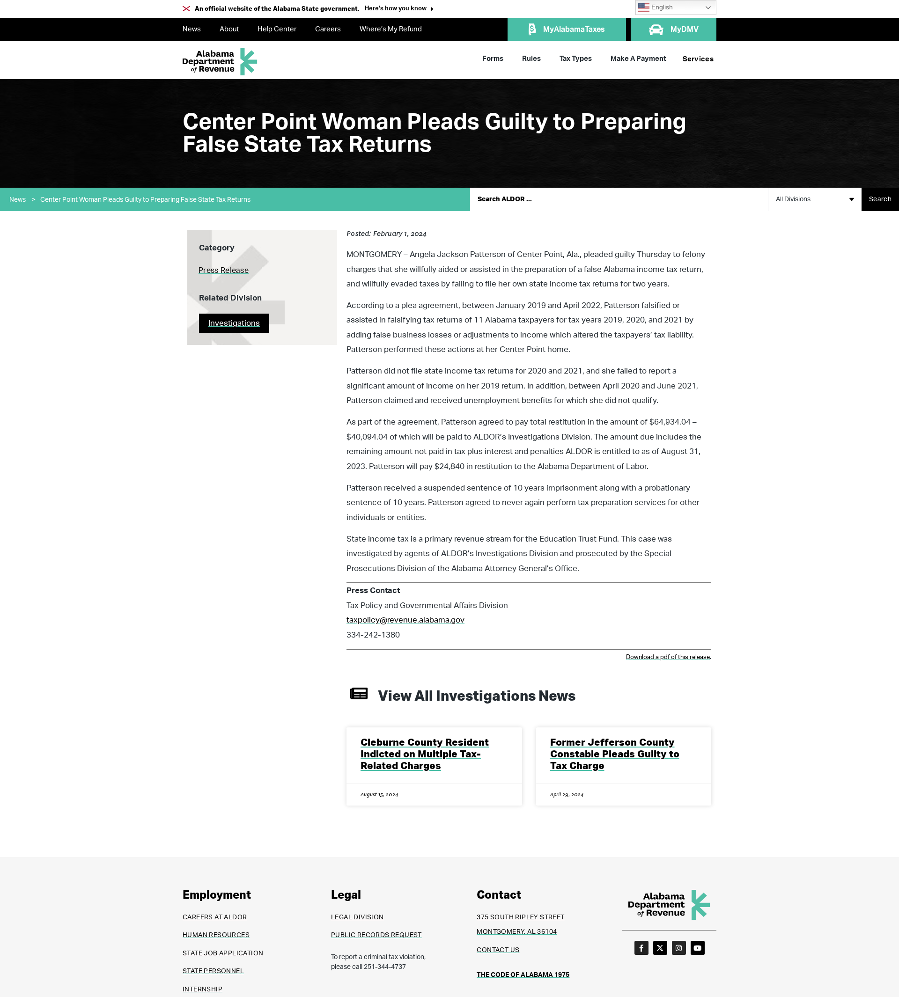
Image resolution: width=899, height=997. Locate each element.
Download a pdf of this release (668, 657)
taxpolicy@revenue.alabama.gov (405, 620)
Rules (531, 58)
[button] (399, 10)
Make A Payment (638, 58)
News (192, 29)
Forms (492, 58)
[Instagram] (679, 948)
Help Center (277, 29)
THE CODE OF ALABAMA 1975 (523, 975)
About (229, 29)
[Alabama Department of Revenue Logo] (220, 61)
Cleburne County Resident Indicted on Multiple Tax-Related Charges (425, 754)
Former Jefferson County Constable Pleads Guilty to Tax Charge (614, 754)
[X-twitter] (660, 948)
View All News (476, 696)
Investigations (234, 323)
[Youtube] (698, 948)
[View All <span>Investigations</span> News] (359, 693)
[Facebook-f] (641, 948)
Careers (328, 29)
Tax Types (576, 58)
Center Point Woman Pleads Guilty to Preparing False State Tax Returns (145, 200)
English (661, 7)
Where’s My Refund (391, 29)
